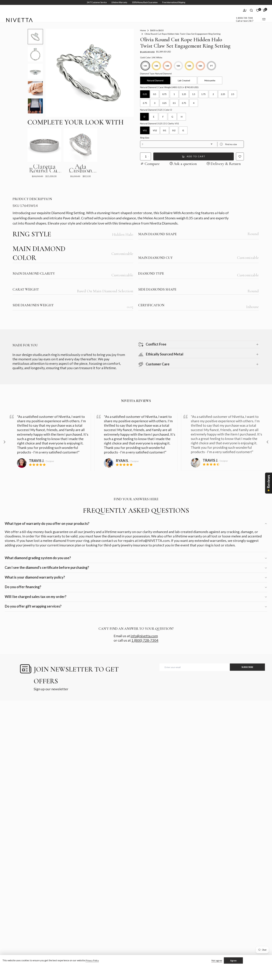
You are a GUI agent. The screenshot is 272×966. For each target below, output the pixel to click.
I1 (183, 130)
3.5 (174, 103)
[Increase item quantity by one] (148, 156)
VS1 (145, 130)
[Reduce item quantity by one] (142, 156)
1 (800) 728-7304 (244, 18)
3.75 (184, 103)
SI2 (174, 130)
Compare (152, 163)
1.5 (193, 94)
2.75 (145, 103)
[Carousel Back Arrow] (4, 442)
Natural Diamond (155, 80)
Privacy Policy (92, 960)
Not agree (216, 960)
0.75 (164, 94)
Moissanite (209, 80)
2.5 (232, 94)
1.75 (203, 94)
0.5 (154, 94)
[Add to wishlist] (240, 156)
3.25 (164, 103)
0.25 (145, 94)
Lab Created (184, 80)
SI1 (164, 130)
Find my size (229, 144)
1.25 (184, 94)
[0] (257, 10)
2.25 (223, 94)
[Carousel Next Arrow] (268, 442)
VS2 (155, 130)
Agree (233, 960)
